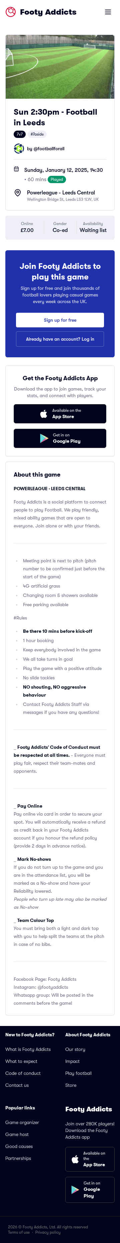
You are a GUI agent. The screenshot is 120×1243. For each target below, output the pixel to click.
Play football (78, 1073)
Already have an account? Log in (60, 339)
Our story (75, 1049)
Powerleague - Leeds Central (61, 193)
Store (70, 1085)
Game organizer (22, 1122)
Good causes (19, 1146)
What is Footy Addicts (28, 1049)
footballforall (51, 148)
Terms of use (19, 1232)
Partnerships (18, 1158)
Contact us (17, 1085)
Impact (72, 1061)
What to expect (21, 1061)
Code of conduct (23, 1073)
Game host (17, 1134)
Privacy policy (48, 1232)
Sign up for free (60, 320)
